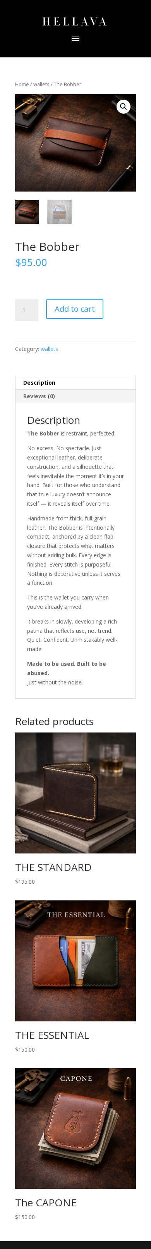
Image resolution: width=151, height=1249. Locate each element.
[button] (123, 107)
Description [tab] (39, 382)
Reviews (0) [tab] (39, 396)
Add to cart (75, 309)
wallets (41, 84)
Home (22, 84)
